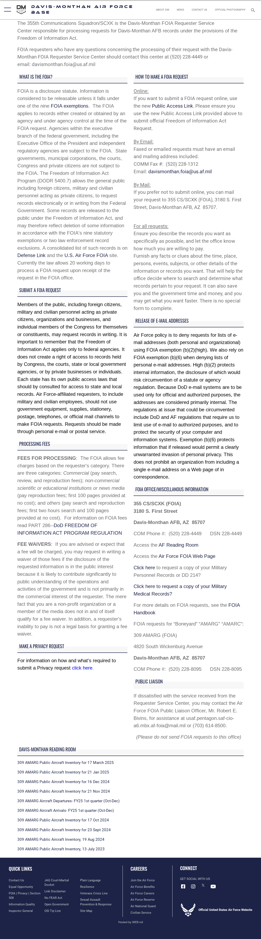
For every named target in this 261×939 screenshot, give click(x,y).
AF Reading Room (178, 545)
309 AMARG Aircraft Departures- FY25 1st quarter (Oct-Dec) (68, 801)
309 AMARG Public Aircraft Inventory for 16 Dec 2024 (63, 782)
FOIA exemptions (69, 106)
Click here (144, 567)
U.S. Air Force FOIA (86, 255)
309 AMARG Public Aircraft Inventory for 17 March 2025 (65, 762)
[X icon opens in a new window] (203, 885)
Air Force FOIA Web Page (187, 556)
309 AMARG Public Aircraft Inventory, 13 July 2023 (61, 849)
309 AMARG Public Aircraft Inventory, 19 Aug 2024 (60, 839)
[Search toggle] (253, 9)
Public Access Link (172, 106)
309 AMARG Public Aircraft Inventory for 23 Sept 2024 (64, 830)
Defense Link (31, 255)
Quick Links (20, 868)
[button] (6, 9)
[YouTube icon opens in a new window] (213, 886)
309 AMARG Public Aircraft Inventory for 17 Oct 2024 (63, 820)
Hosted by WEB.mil (130, 922)
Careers (138, 868)
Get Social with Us (195, 879)
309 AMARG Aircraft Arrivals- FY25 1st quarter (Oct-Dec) (65, 810)
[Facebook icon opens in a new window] (183, 886)
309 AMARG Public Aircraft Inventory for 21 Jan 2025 (63, 772)
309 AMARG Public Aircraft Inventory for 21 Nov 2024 (63, 791)
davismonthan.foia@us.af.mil (180, 171)
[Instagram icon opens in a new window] (193, 886)
